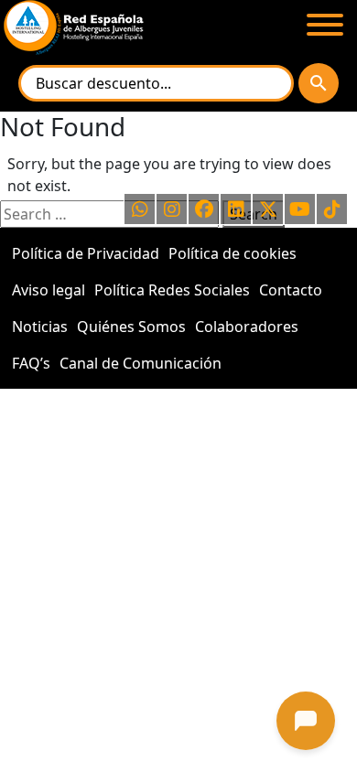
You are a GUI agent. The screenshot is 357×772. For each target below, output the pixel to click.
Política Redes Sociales (172, 290)
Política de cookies (232, 253)
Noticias (40, 326)
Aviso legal (48, 290)
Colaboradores (246, 326)
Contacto (290, 290)
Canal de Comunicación (141, 363)
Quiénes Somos (131, 326)
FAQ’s (31, 363)
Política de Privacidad (85, 253)
